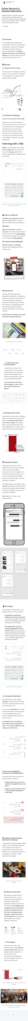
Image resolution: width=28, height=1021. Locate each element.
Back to (22, 2)
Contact (14, 1014)
